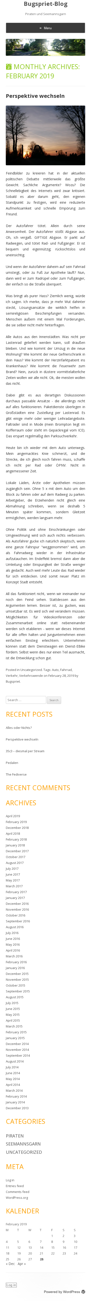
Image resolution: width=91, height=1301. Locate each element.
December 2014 (17, 1044)
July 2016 (12, 933)
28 (41, 1259)
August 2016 (15, 927)
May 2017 (13, 880)
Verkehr (12, 675)
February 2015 (16, 1032)
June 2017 (13, 874)
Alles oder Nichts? (19, 727)
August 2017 (15, 863)
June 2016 (13, 938)
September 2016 (18, 921)
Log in (10, 1180)
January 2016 (15, 968)
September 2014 (18, 1055)
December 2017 (17, 851)
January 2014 (15, 1102)
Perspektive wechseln (35, 95)
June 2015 (13, 1009)
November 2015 (17, 979)
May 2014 (13, 1079)
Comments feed (17, 1192)
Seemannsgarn (23, 1144)
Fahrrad (66, 670)
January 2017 (15, 898)
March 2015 (14, 1026)
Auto (55, 670)
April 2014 (13, 1084)
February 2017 (16, 892)
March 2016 (14, 956)
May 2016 (13, 944)
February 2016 (16, 962)
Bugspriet (13, 681)
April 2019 (13, 816)
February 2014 (16, 1096)
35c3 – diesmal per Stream (25, 751)
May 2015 (13, 1014)
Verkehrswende (31, 675)
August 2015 (15, 997)
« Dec (10, 1263)
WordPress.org (17, 1197)
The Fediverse (16, 774)
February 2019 (16, 822)
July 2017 (12, 868)
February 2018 (16, 839)
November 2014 (17, 1049)
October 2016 (15, 915)
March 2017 (14, 886)
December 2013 (17, 1108)
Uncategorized (31, 670)
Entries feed (15, 1186)
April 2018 (13, 833)
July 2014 (12, 1067)
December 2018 (17, 827)
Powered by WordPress (62, 1292)
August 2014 (15, 1061)
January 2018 (15, 845)
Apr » (22, 1263)
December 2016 (17, 903)
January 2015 (15, 1038)
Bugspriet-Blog (45, 4)
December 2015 (17, 973)
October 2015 (15, 985)
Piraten (15, 1136)
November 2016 (17, 909)
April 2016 (13, 950)
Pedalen (12, 762)
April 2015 (13, 1020)
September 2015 (18, 991)
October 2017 (15, 857)
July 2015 (12, 1003)
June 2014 (13, 1073)
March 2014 (14, 1090)
